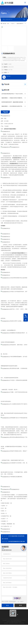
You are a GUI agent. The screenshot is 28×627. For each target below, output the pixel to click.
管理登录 (16, 623)
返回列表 (6, 538)
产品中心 (13, 23)
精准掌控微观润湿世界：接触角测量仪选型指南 (12, 102)
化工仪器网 (11, 623)
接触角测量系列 (20, 23)
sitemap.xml (21, 623)
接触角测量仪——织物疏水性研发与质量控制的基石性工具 (14, 97)
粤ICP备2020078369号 (16, 621)
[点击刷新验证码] (17, 598)
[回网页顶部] (26, 320)
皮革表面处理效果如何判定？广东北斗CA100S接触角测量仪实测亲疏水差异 (14, 93)
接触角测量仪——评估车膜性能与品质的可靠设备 (13, 106)
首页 (8, 23)
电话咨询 (25, 317)
